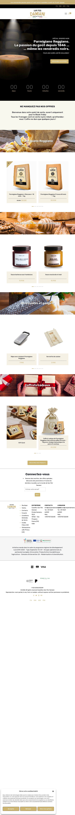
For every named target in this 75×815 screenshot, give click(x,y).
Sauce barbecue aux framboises (22, 274)
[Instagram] (39, 595)
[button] (53, 791)
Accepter (11, 809)
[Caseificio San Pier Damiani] (37, 13)
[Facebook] (34, 595)
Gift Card (21, 443)
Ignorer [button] (62, 2)
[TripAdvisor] (41, 595)
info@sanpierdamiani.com (53, 507)
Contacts (25, 510)
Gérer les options (46, 809)
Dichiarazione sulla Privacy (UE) (25, 530)
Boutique (24, 505)
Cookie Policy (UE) (25, 524)
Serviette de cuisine (53, 356)
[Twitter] (36, 595)
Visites (24, 508)
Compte (24, 513)
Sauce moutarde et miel (53, 274)
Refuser (28, 809)
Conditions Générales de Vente (25, 518)
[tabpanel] (22, 182)
